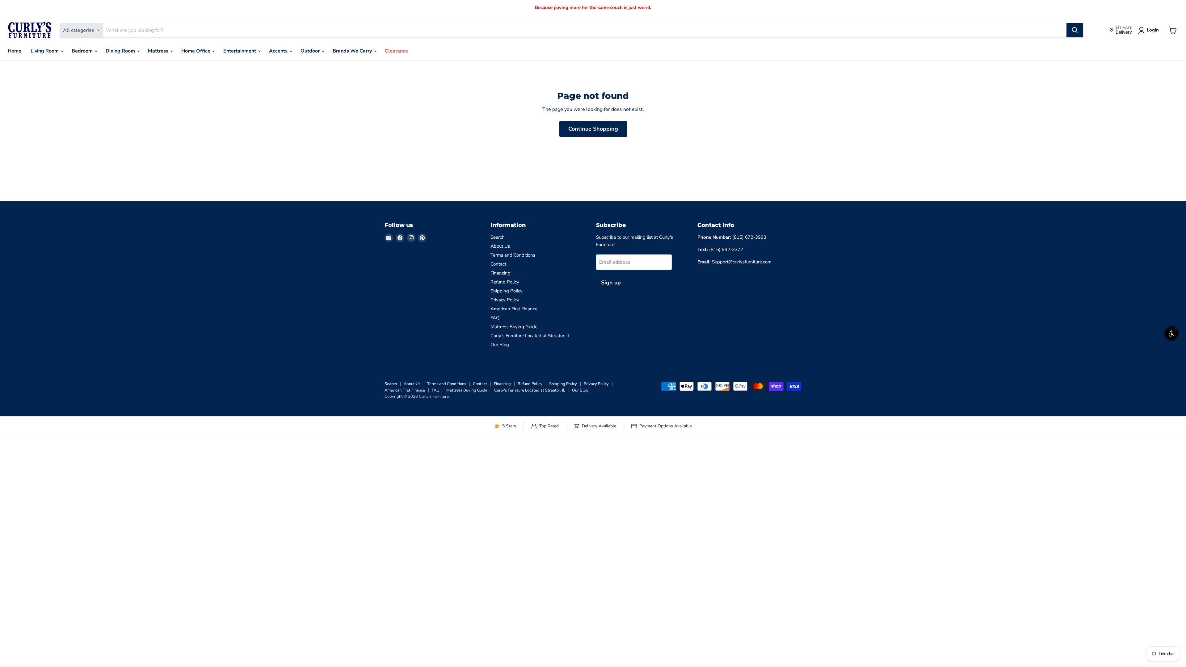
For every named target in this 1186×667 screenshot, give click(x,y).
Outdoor (311, 51)
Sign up (611, 282)
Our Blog (499, 345)
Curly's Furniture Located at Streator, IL (530, 336)
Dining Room (121, 51)
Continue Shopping (593, 128)
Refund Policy (504, 282)
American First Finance (513, 309)
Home (14, 51)
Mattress (159, 51)
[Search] (1074, 30)
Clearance (396, 51)
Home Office (196, 51)
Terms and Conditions (512, 255)
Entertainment (240, 51)
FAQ (495, 318)
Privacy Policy (504, 300)
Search (497, 237)
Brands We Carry (353, 51)
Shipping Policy (506, 291)
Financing (500, 273)
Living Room (45, 51)
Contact (498, 264)
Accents (279, 51)
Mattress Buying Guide (513, 327)
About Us (500, 246)
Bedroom (83, 51)
